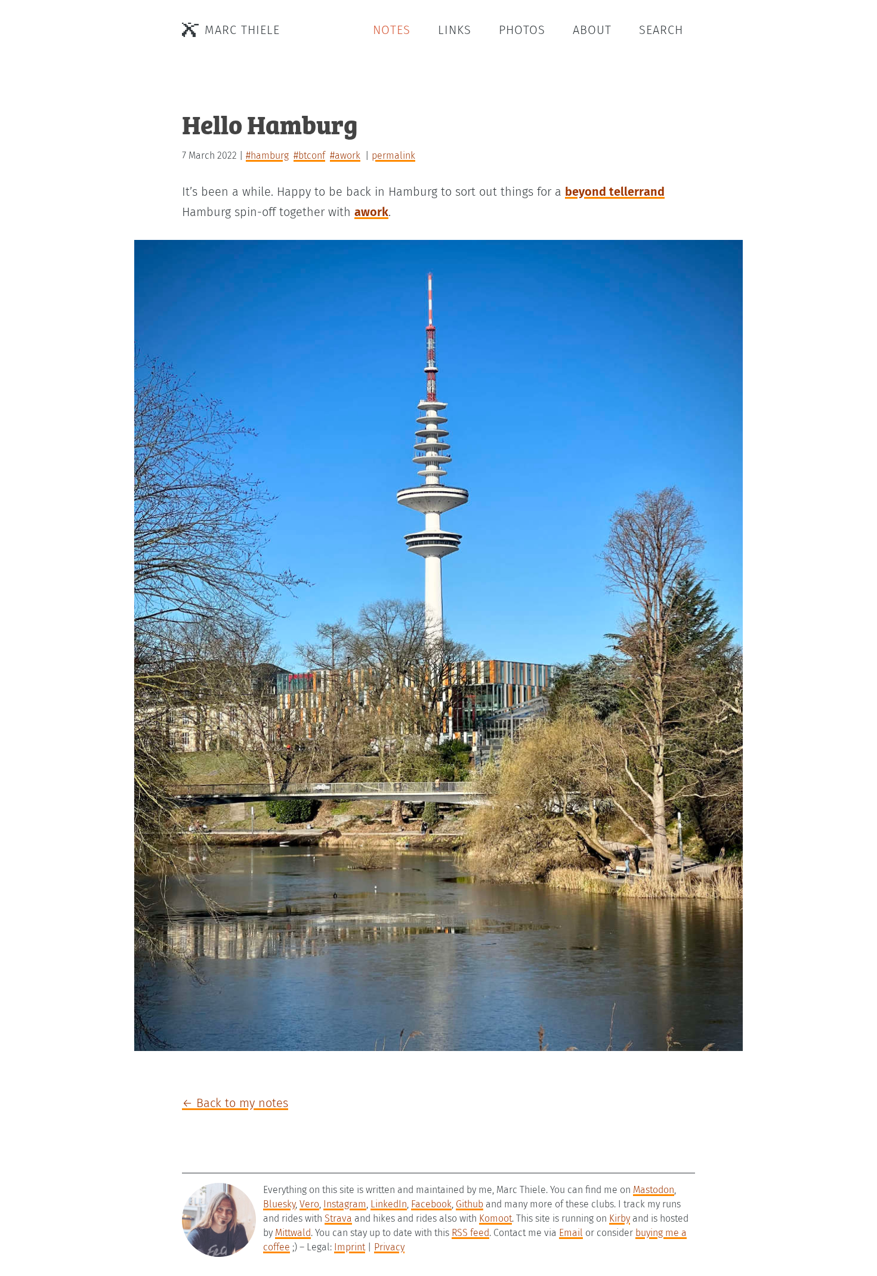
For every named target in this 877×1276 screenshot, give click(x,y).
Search (661, 30)
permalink (393, 155)
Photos (522, 30)
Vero (309, 1204)
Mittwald (293, 1232)
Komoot (495, 1218)
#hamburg (267, 155)
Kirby (619, 1218)
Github (469, 1204)
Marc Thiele (242, 30)
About (592, 30)
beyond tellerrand (615, 191)
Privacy (389, 1247)
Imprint (349, 1247)
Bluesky (279, 1204)
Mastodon (653, 1189)
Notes (391, 30)
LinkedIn (388, 1204)
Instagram (344, 1204)
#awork (345, 155)
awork (371, 212)
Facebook (431, 1204)
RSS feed (470, 1232)
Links (454, 30)
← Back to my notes (235, 1103)
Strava (338, 1218)
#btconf (309, 155)
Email (571, 1232)
